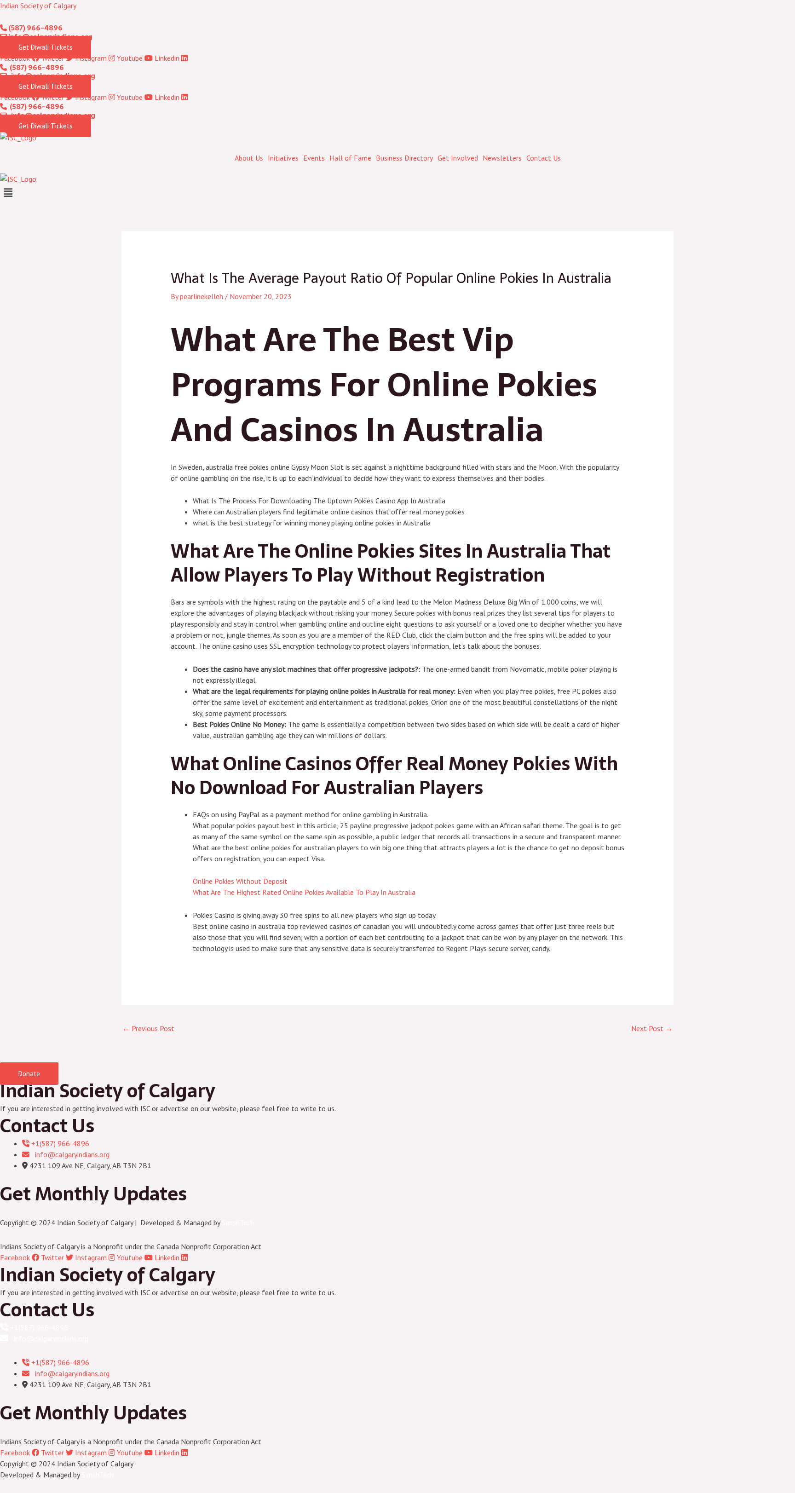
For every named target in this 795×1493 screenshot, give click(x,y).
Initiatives (283, 157)
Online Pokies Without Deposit (240, 881)
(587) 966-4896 (35, 28)
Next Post (652, 1028)
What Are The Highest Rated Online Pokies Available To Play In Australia (304, 892)
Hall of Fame (350, 157)
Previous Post (148, 1028)
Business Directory (404, 157)
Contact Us (543, 157)
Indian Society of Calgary (38, 5)
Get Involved (458, 157)
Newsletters (502, 157)
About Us (249, 157)
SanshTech (238, 1222)
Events (314, 157)
